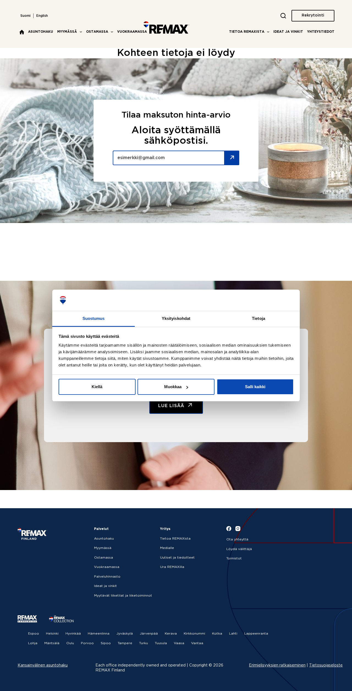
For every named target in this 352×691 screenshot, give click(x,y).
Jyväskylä (124, 633)
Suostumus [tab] (93, 318)
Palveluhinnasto (107, 576)
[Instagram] (237, 528)
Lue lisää (172, 406)
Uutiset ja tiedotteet (177, 557)
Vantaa (197, 643)
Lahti (233, 633)
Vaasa (179, 643)
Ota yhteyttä (237, 539)
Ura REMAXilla (172, 566)
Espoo (33, 633)
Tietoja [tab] (258, 318)
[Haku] (283, 15)
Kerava (171, 633)
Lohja (32, 643)
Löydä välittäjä (239, 549)
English (42, 15)
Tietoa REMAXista (246, 31)
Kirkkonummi (194, 633)
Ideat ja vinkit (288, 31)
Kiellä (97, 386)
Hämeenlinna (98, 633)
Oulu (70, 643)
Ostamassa (97, 31)
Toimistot (234, 558)
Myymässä (67, 31)
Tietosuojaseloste (326, 665)
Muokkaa (173, 386)
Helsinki (52, 633)
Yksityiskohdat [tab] (176, 318)
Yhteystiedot (320, 31)
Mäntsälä (51, 643)
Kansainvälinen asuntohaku (43, 665)
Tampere (125, 643)
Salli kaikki (255, 386)
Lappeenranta (256, 633)
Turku (143, 643)
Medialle (167, 547)
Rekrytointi (313, 15)
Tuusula (161, 643)
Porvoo (87, 643)
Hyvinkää (73, 633)
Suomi (25, 15)
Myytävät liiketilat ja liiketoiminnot (123, 595)
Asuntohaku (40, 31)
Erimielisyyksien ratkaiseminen (277, 665)
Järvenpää (149, 633)
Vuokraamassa (132, 31)
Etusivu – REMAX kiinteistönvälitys (22, 32)
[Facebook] (228, 528)
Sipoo (106, 643)
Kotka (217, 633)
